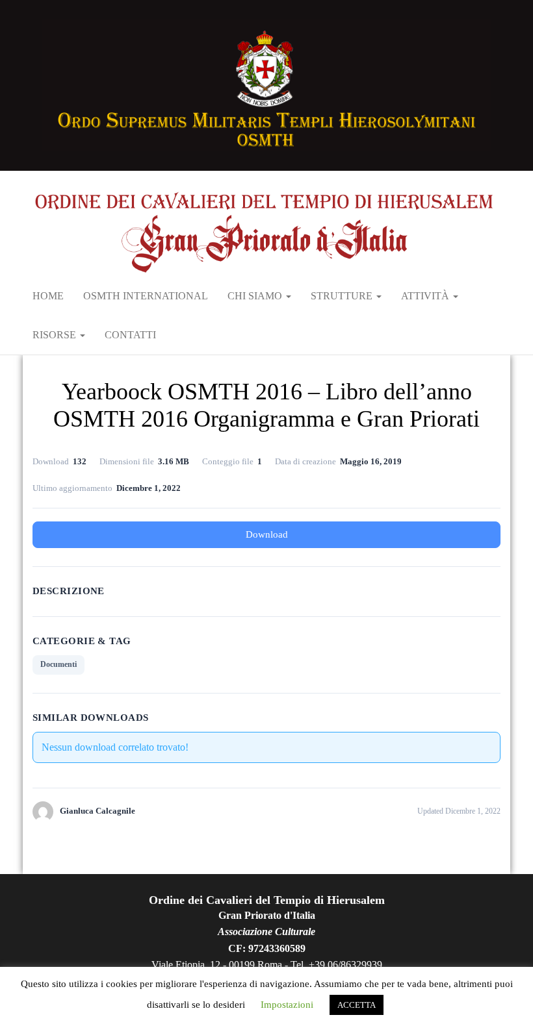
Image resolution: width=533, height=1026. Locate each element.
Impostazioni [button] (287, 1004)
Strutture (343, 295)
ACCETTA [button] (356, 1005)
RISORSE (55, 334)
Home (48, 295)
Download (267, 534)
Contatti (130, 334)
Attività (426, 295)
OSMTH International (145, 295)
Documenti (58, 664)
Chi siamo (256, 295)
